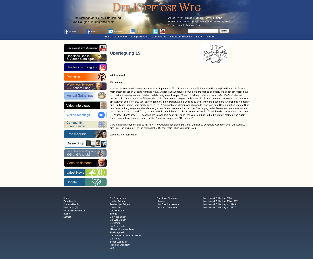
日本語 (195, 21)
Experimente (121, 36)
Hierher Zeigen (117, 201)
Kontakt (210, 36)
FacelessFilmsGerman (181, 36)
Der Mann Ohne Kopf (166, 207)
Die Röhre (115, 238)
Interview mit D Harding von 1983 (219, 204)
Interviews (161, 201)
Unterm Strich (116, 207)
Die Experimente (118, 198)
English (171, 18)
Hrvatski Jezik (174, 21)
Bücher (199, 36)
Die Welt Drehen (118, 220)
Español (180, 25)
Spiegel (114, 214)
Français (189, 18)
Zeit (112, 248)
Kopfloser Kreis (117, 226)
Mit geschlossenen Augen (122, 229)
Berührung (115, 223)
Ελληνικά (209, 18)
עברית (219, 18)
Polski (217, 21)
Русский (226, 21)
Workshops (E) (159, 36)
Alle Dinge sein (117, 232)
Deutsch (199, 18)
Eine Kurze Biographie (167, 198)
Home (108, 36)
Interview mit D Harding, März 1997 (220, 201)
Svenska (189, 25)
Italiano (186, 21)
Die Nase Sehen (118, 217)
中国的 (180, 18)
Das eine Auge (117, 210)
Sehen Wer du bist (119, 242)
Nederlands (206, 21)
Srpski (171, 25)
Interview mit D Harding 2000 (217, 198)
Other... (199, 25)
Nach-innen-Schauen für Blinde (125, 235)
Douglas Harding (139, 36)
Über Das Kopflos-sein (167, 204)
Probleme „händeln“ (120, 245)
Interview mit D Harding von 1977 (219, 207)
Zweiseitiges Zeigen (120, 204)
